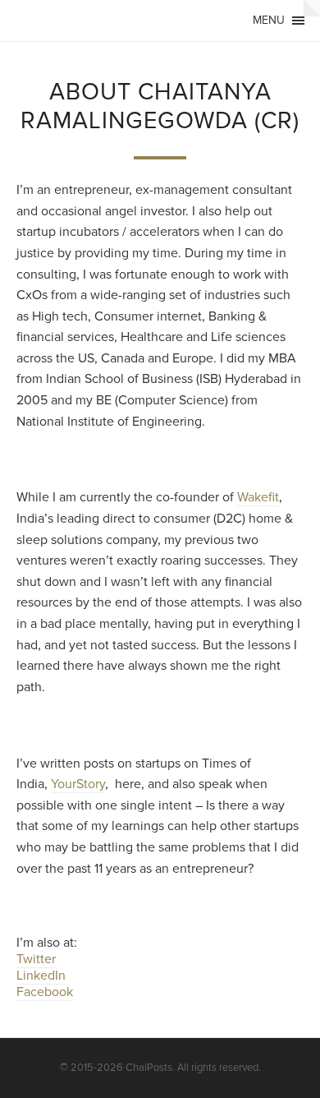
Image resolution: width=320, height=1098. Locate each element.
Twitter (36, 959)
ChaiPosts (149, 1067)
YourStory (78, 784)
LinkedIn (41, 975)
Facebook (44, 992)
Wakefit (258, 497)
